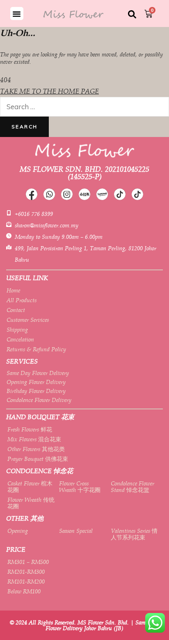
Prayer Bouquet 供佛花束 (37, 459)
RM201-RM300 (26, 572)
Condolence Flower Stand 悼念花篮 (132, 486)
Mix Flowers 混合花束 (34, 439)
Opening (17, 531)
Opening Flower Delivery (36, 382)
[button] (16, 13)
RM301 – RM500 (28, 562)
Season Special (76, 531)
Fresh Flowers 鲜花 (29, 429)
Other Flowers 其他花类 (36, 449)
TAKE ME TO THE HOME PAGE (49, 91)
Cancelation (20, 339)
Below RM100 (24, 591)
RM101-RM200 (26, 581)
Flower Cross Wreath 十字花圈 (79, 486)
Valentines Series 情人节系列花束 (134, 534)
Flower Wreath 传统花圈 (31, 503)
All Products (22, 300)
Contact (16, 310)
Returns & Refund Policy (36, 349)
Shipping (17, 330)
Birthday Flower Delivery (36, 391)
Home (13, 290)
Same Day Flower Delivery (38, 373)
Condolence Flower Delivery (39, 400)
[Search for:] (84, 107)
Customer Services (28, 320)
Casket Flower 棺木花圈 (30, 486)
